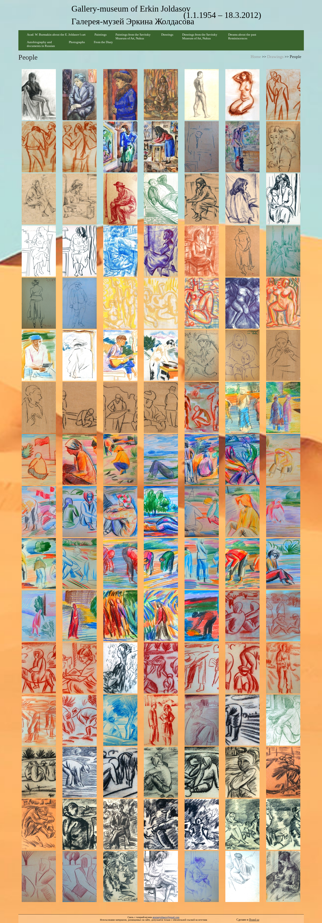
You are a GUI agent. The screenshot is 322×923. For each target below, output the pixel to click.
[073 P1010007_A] (120, 615)
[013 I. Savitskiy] (242, 146)
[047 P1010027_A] (202, 407)
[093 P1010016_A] (79, 772)
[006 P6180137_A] (242, 94)
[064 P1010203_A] (39, 563)
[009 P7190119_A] (79, 146)
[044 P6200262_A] (79, 407)
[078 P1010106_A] (39, 668)
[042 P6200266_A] (283, 355)
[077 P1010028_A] (283, 615)
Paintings (101, 34)
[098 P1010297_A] (283, 772)
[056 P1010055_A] (283, 459)
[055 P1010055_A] (242, 459)
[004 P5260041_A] (161, 94)
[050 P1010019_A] (39, 459)
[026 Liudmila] (202, 251)
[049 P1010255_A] (283, 407)
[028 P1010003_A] (283, 251)
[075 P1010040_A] (202, 615)
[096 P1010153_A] (202, 772)
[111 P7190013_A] (242, 876)
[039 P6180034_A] (161, 355)
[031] (120, 303)
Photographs (77, 42)
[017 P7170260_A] (120, 199)
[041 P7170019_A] (242, 355)
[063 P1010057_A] (283, 511)
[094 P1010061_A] (120, 772)
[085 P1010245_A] (39, 720)
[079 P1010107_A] (79, 668)
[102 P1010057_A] (161, 824)
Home (256, 56)
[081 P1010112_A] (161, 668)
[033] (202, 303)
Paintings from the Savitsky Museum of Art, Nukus (133, 36)
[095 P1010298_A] (161, 772)
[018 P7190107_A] (161, 199)
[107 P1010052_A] (79, 876)
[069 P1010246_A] (242, 563)
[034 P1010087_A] (242, 303)
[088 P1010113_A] (161, 720)
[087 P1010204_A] (120, 720)
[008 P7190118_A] (39, 146)
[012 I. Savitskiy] (202, 146)
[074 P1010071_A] (161, 615)
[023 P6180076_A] (79, 251)
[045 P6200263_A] (120, 407)
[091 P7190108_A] (283, 720)
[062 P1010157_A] (242, 511)
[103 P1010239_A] (202, 824)
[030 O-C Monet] (79, 303)
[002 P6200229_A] (79, 94)
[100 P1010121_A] (79, 824)
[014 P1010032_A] (283, 146)
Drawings (167, 34)
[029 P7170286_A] (39, 303)
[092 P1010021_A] (39, 772)
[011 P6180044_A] (161, 146)
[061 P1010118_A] (202, 511)
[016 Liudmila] (79, 199)
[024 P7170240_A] (120, 251)
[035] (283, 303)
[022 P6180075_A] (39, 251)
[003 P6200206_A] (120, 94)
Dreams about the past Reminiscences (242, 36)
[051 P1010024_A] (79, 459)
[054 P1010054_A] (202, 459)
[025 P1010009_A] (161, 251)
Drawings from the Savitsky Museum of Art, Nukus (199, 36)
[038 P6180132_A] (120, 355)
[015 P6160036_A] (39, 199)
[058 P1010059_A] (79, 511)
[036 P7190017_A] (39, 355)
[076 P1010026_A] (242, 615)
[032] (161, 303)
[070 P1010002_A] (283, 563)
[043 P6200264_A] (39, 407)
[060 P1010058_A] (161, 511)
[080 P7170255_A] (120, 668)
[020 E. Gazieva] (242, 199)
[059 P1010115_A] (120, 511)
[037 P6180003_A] (79, 355)
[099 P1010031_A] (39, 824)
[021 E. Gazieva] (283, 199)
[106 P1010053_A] (39, 876)
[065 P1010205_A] (79, 563)
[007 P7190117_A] (283, 94)
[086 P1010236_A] (79, 720)
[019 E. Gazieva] (202, 199)
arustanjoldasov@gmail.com (166, 917)
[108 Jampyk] (120, 876)
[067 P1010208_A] (161, 563)
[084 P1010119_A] (283, 668)
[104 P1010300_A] (242, 824)
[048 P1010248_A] (242, 407)
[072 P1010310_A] (79, 615)
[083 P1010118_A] (242, 668)
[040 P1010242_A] (202, 355)
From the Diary (103, 42)
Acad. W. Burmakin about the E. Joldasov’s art (56, 34)
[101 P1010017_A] (120, 824)
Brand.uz (254, 919)
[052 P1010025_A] (120, 459)
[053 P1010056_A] (161, 459)
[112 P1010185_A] (283, 876)
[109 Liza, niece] (161, 876)
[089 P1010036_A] (202, 720)
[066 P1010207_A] (120, 563)
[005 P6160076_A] (202, 94)
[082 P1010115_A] (202, 668)
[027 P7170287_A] (242, 251)
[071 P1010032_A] (39, 615)
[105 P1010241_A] (283, 824)
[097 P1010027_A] (242, 772)
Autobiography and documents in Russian (41, 44)
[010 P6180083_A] (120, 146)
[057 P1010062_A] (39, 511)
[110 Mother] (202, 876)
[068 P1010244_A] (202, 563)
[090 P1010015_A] (242, 720)
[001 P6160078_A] (39, 94)
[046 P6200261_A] (161, 407)
